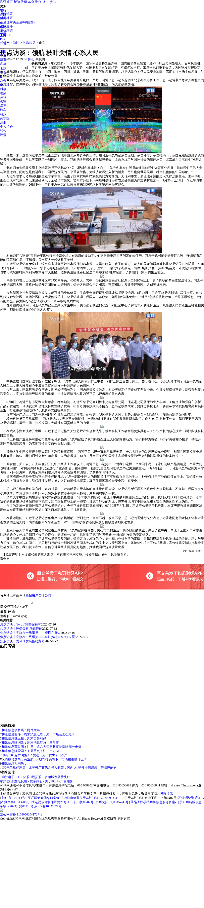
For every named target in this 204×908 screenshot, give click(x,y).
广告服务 (66, 781)
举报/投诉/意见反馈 (13, 781)
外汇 (45, 2)
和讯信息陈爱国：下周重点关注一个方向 (30, 751)
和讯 (30, 59)
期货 (38, 2)
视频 (3, 93)
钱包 (3, 130)
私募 (3, 64)
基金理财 (6, 22)
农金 (3, 80)
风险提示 (166, 793)
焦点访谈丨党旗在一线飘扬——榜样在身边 (30, 632)
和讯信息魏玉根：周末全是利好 (24, 738)
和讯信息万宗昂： (14, 763)
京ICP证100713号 (13, 798)
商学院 (5, 118)
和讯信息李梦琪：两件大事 (21, 730)
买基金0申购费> (24, 22)
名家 (3, 101)
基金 (31, 2)
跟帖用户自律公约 (38, 595)
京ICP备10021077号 (48, 806)
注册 (3, 122)
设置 (3, 135)
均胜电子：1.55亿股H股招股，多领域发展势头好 (36, 777)
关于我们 (51, 781)
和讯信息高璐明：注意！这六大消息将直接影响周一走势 (41, 746)
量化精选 (6, 30)
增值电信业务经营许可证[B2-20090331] (91, 798)
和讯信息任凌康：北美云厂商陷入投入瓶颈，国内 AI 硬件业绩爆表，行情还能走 (60, 767)
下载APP (6, 34)
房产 (3, 105)
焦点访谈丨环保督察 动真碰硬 (21, 628)
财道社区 (6, 18)
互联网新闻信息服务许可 (45, 798)
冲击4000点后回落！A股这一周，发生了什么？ (35, 755)
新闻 (17, 2)
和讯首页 (6, 2)
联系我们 (36, 781)
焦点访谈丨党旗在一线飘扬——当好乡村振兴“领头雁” (38, 637)
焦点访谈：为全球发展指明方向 (22, 641)
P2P (2, 39)
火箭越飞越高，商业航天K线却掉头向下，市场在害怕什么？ (44, 759)
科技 (3, 114)
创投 (3, 68)
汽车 (3, 110)
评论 (3, 97)
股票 (24, 2)
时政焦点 (29, 42)
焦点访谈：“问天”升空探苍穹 (20, 624)
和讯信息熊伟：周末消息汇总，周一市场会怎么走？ (38, 734)
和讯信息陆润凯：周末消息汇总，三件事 (30, 742)
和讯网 (5, 42)
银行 (3, 10)
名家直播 (6, 26)
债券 (52, 2)
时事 (3, 89)
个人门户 (6, 126)
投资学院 (6, 14)
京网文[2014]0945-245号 (112, 802)
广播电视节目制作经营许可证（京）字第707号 (61, 802)
